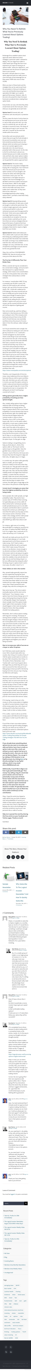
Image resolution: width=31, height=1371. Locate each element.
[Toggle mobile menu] (27, 3)
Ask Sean (7, 1250)
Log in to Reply (15, 914)
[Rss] (6, 1349)
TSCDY (24, 1328)
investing (7, 1310)
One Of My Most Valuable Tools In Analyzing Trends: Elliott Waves (22, 890)
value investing (8, 1331)
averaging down (9, 1282)
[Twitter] (11, 1344)
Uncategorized (8, 1269)
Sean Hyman (7, 837)
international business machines (13, 1307)
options (15, 1313)
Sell (18, 1316)
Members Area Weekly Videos (13, 1265)
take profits (7, 1322)
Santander (12, 1316)
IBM (10, 1300)
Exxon (10, 1294)
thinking (6, 1328)
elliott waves (21, 1291)
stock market (16, 1319)
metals (14, 1310)
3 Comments (6, 898)
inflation (16, 1300)
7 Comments (10, 839)
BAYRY (17, 1282)
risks (21, 1313)
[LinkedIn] (11, 1349)
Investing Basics (9, 1257)
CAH (15, 1285)
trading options (15, 1328)
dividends (7, 1291)
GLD (20, 1297)
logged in (13, 1191)
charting (18, 1288)
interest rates (8, 1303)
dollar (14, 1291)
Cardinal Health (8, 1288)
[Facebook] (6, 1344)
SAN (5, 1316)
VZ (16, 1331)
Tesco (19, 1325)
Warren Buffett (8, 1334)
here (22, 759)
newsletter (21, 1310)
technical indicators (10, 1325)
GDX (16, 1297)
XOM (16, 1334)
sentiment (7, 1319)
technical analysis (18, 1322)
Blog (5, 1254)
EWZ (5, 1294)
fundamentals (8, 1297)
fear (16, 1294)
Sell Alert (24, 1316)
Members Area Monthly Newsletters (15, 1261)
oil (10, 1313)
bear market (7, 1285)
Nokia (6, 1313)
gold (25, 1297)
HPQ (5, 1300)
